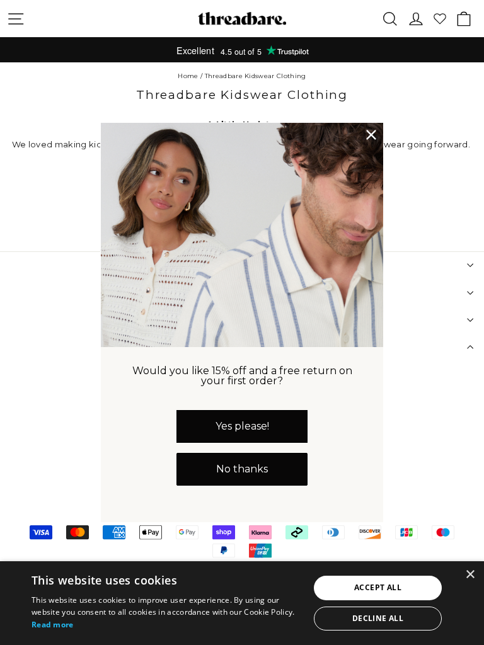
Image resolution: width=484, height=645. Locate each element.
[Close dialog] (371, 135)
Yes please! (242, 426)
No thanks (242, 469)
